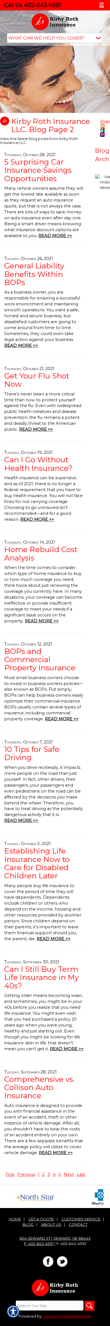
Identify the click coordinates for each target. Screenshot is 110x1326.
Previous (26, 1174)
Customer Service (80, 1219)
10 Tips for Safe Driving (31, 753)
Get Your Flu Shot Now (36, 380)
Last (81, 1174)
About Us (51, 1224)
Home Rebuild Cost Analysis (41, 553)
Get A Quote (41, 1219)
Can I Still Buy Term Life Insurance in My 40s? (41, 977)
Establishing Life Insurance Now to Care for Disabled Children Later (37, 863)
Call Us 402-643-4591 (32, 5)
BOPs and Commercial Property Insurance (39, 660)
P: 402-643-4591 (39, 1243)
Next (69, 1174)
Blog (28, 1224)
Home (15, 1219)
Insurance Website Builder (67, 1316)
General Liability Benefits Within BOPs (34, 274)
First (10, 1174)
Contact (78, 1224)
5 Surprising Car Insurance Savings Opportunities (38, 170)
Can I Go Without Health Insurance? (38, 463)
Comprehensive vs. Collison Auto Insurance (39, 1087)
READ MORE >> (55, 235)
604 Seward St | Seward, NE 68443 (55, 1238)
